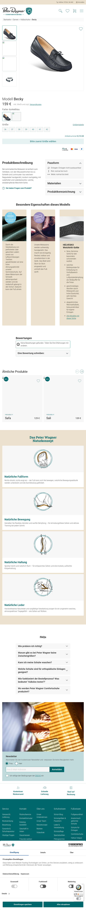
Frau (11, 763)
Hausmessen (24, 835)
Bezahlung (6, 825)
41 (40, 129)
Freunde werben (25, 839)
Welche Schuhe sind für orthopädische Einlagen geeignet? (41, 670)
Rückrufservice (25, 814)
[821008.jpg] (51, 50)
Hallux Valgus (76, 838)
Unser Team (41, 821)
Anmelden (57, 769)
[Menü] (82, 11)
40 (33, 129)
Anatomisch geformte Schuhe (76, 821)
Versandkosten (35, 104)
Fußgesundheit (77, 814)
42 (47, 129)
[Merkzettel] (67, 11)
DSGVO (38, 776)
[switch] (78, 898)
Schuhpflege (59, 831)
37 (12, 129)
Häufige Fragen (8, 835)
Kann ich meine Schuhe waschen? (35, 662)
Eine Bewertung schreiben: (31, 353)
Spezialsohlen (59, 835)
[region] (43, 58)
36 (5, 129)
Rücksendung (7, 821)
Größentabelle (78, 125)
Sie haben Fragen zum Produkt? (19, 188)
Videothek (40, 832)
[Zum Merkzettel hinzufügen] (81, 28)
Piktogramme (59, 839)
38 (19, 129)
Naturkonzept (42, 825)
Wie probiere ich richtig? (30, 646)
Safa (8, 418)
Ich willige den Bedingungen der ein (27, 776)
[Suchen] (60, 11)
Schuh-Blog (58, 814)
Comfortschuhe (77, 834)
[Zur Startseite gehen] (17, 11)
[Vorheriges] (77, 372)
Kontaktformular (25, 818)
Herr (20, 763)
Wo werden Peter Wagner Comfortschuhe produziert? (38, 690)
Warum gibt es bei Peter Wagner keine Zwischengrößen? (37, 654)
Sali (48, 418)
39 (26, 129)
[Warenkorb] (74, 11)
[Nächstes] (81, 372)
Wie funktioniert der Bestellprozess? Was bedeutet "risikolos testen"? (38, 680)
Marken (40, 829)
